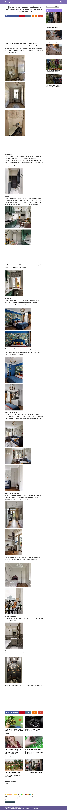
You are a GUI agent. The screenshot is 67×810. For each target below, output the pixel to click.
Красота (25, 1)
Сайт (32, 796)
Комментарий (8, 783)
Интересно (20, 1)
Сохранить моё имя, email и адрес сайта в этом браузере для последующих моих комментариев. (23, 799)
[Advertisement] (20, 30)
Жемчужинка (9, 2)
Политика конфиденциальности (32, 808)
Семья (35, 1)
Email (19, 796)
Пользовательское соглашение (11, 808)
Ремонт (30, 1)
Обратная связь (21, 808)
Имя (6, 796)
